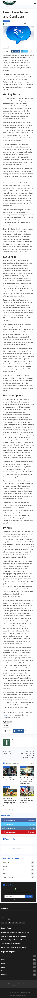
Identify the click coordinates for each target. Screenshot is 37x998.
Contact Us (16, 985)
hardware (6, 715)
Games (5, 866)
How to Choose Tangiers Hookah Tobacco (13, 947)
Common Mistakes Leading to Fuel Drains (13, 936)
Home (8, 983)
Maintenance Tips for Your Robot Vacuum (13, 940)
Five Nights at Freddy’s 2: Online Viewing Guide (15, 932)
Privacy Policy (21, 983)
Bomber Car (7, 754)
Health (4, 873)
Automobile (7, 20)
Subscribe (28, 896)
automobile (9, 721)
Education (4, 974)
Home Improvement (8, 877)
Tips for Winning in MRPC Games (11, 943)
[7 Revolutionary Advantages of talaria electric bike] (27, 791)
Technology (6, 862)
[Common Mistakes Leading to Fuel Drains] (10, 771)
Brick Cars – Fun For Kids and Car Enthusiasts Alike (27, 755)
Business (5, 869)
